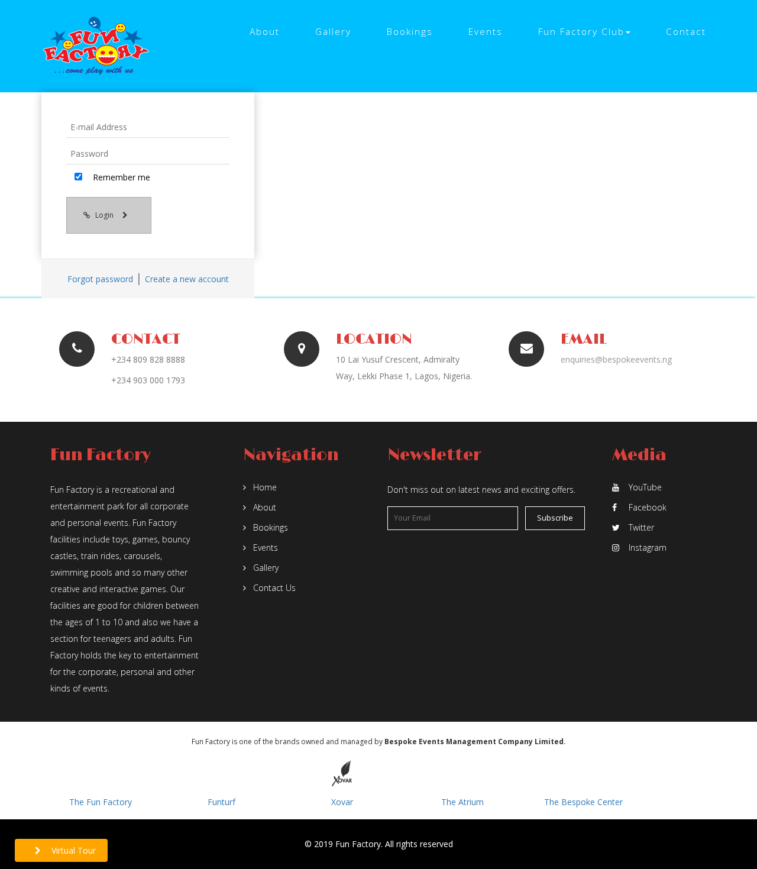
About (265, 31)
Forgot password (100, 279)
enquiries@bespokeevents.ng (616, 359)
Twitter (641, 527)
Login (105, 215)
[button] (584, 31)
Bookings (410, 31)
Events (485, 31)
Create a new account (187, 279)
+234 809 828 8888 (148, 359)
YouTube (645, 487)
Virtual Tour (72, 850)
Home (264, 487)
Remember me (120, 177)
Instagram (648, 547)
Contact (686, 31)
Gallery (333, 31)
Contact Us (273, 587)
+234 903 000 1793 (148, 380)
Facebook (648, 507)
